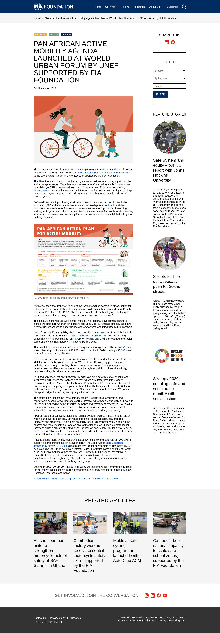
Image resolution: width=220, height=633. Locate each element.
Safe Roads (40, 34)
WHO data (125, 347)
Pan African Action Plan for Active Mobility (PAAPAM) (103, 172)
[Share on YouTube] (165, 595)
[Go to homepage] (53, 6)
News (126, 6)
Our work (110, 6)
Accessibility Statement (49, 622)
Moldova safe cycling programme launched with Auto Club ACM (130, 537)
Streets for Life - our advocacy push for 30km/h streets (170, 285)
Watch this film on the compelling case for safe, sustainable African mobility (76, 478)
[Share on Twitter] (167, 42)
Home (98, 6)
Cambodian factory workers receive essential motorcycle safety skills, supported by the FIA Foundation (90, 542)
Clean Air (54, 34)
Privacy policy (57, 618)
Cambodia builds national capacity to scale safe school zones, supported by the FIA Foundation (170, 540)
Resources (139, 6)
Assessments (42, 190)
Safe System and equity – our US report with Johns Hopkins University (170, 175)
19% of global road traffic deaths (88, 335)
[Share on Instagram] (146, 595)
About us (154, 6)
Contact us (40, 618)
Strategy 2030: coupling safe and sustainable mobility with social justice (170, 388)
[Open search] (184, 6)
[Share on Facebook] (173, 42)
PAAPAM (67, 34)
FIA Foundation (116, 205)
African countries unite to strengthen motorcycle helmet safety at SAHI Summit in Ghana (50, 540)
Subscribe (172, 6)
